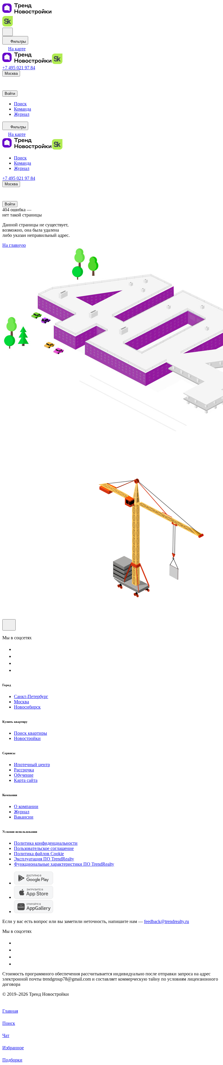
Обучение (23, 775)
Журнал (21, 811)
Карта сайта (25, 780)
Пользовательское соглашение (44, 848)
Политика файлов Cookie (39, 853)
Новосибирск (27, 706)
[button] (14, 48)
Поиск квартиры (30, 733)
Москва (21, 701)
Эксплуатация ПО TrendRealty (44, 858)
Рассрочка (24, 769)
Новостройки (27, 738)
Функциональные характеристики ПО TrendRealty (64, 864)
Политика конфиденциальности (46, 843)
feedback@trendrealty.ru (166, 921)
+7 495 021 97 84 (18, 67)
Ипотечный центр (32, 764)
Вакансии (23, 816)
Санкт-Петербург (31, 696)
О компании (26, 806)
